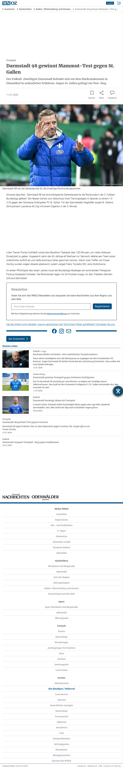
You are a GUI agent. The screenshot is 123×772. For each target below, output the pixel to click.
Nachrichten (61, 560)
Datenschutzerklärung (57, 313)
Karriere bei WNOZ (61, 760)
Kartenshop (62, 636)
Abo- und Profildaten (61, 525)
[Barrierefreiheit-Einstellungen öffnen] (118, 391)
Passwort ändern (61, 547)
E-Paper (61, 530)
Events (61, 631)
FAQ (61, 733)
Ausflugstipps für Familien (61, 648)
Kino (61, 653)
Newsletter (61, 536)
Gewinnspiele (61, 664)
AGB (100, 766)
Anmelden (61, 514)
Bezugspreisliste (61, 755)
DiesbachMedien (61, 738)
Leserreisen (62, 670)
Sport (61, 601)
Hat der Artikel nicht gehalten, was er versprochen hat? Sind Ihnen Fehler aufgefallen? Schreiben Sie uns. (60, 324)
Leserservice (61, 694)
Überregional (61, 618)
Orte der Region (62, 577)
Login (110, 3)
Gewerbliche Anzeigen (61, 705)
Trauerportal (61, 716)
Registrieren (61, 519)
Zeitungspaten (61, 744)
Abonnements (61, 683)
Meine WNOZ (61, 508)
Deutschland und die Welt (61, 594)
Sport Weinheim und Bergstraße (61, 607)
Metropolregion (61, 582)
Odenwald (61, 571)
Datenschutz (92, 766)
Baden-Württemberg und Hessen (61, 588)
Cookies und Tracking (112, 766)
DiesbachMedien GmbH (15, 766)
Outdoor (61, 659)
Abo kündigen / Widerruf (61, 688)
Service (61, 677)
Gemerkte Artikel (61, 542)
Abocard (61, 699)
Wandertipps (61, 642)
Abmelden (61, 553)
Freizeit (61, 626)
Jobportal (61, 722)
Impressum (81, 766)
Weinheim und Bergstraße (61, 566)
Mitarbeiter (62, 749)
